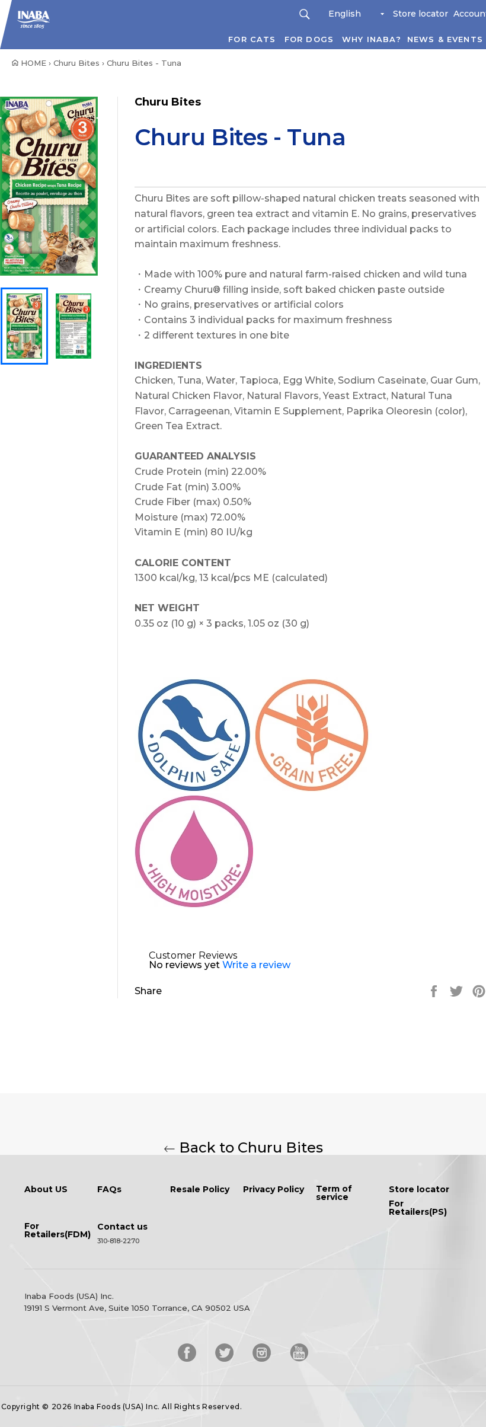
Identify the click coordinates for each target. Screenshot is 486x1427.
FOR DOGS (309, 39)
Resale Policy (199, 1190)
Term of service (334, 1193)
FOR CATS (252, 39)
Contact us (122, 1227)
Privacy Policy (273, 1190)
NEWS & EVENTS (445, 39)
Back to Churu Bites (249, 1148)
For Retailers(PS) (418, 1208)
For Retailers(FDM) (57, 1231)
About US (46, 1190)
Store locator (420, 13)
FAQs (109, 1190)
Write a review (256, 965)
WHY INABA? (371, 39)
